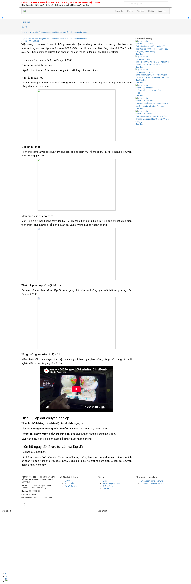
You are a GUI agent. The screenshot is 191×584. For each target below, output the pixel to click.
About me (162, 11)
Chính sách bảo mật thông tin (153, 483)
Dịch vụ (130, 11)
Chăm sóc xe (108, 486)
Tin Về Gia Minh (71, 486)
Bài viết (24, 27)
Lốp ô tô (106, 480)
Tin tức (151, 11)
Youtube (140, 11)
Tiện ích (106, 488)
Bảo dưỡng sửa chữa (111, 483)
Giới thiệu (69, 480)
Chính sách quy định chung (152, 480)
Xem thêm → (141, 54)
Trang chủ (119, 11)
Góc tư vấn (69, 483)
